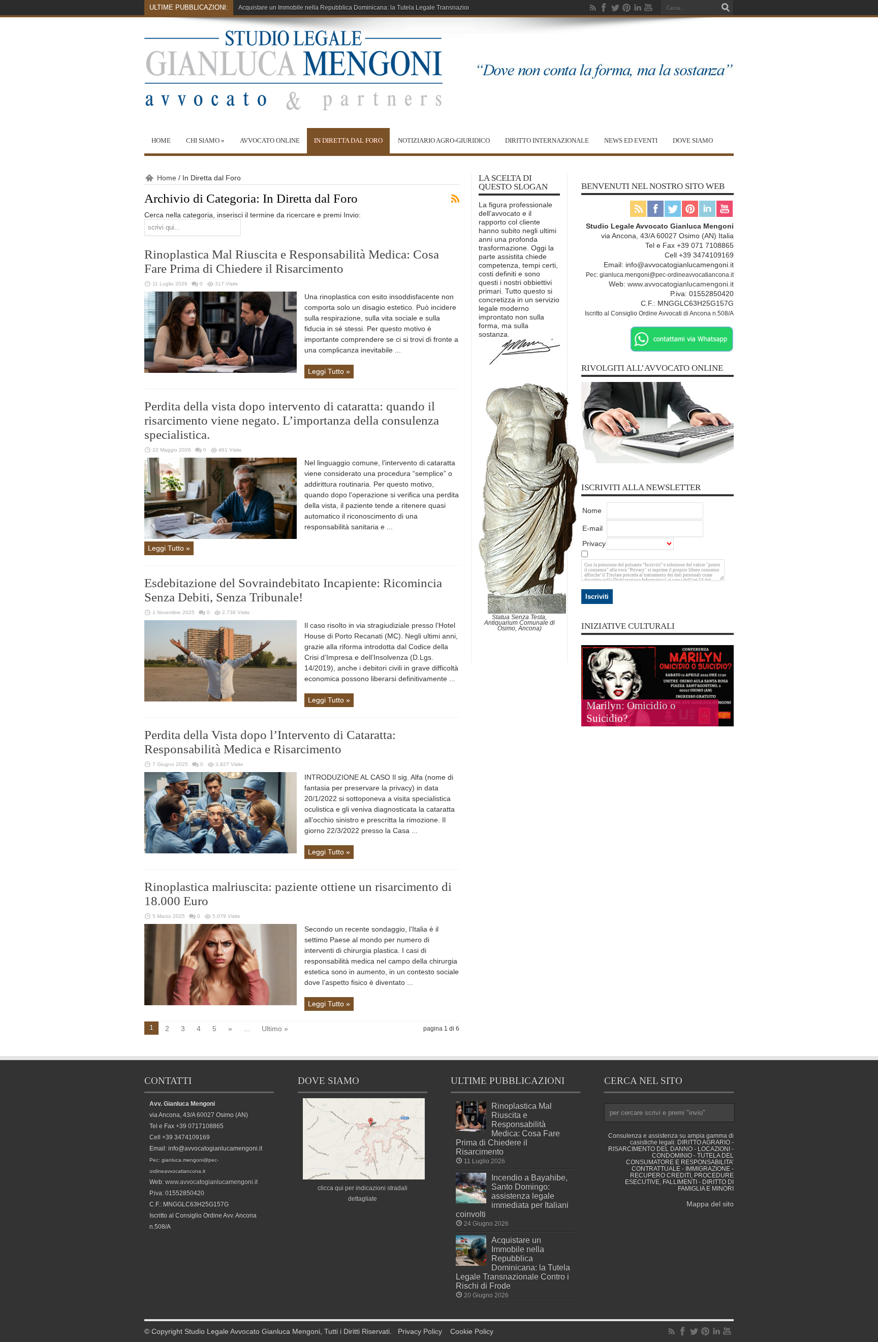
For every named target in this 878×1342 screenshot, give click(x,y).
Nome (592, 510)
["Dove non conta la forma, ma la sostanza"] (598, 82)
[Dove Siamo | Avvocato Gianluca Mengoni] (364, 1177)
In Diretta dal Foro (348, 140)
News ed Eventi (630, 140)
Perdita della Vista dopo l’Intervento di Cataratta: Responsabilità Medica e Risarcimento (270, 742)
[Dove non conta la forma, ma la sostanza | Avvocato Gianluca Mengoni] (524, 362)
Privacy (594, 543)
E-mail (592, 528)
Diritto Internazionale (547, 140)
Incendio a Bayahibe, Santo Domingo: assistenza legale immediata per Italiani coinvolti (512, 1196)
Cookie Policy (471, 1331)
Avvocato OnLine (270, 140)
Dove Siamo (693, 140)
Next (723, 671)
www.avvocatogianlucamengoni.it (681, 284)
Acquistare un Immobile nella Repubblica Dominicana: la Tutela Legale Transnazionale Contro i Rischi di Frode (513, 1262)
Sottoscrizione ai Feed (455, 199)
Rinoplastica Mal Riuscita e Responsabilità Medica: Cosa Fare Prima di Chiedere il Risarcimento (291, 261)
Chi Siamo (205, 140)
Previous (723, 655)
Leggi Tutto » (329, 371)
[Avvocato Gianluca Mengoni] (293, 102)
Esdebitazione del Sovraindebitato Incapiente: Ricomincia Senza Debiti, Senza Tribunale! (293, 590)
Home (161, 140)
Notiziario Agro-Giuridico (444, 140)
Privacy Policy (420, 1331)
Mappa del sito (710, 1204)
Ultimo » (275, 1029)
